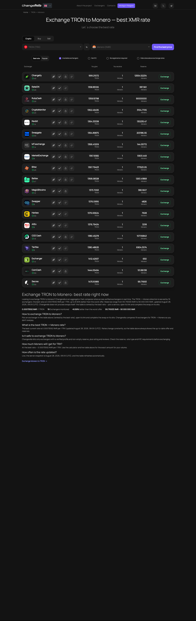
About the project (84, 5)
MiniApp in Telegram (126, 6)
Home (25, 12)
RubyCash (37, 98)
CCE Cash (36, 235)
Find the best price (163, 47)
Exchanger (37, 258)
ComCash (36, 269)
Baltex (35, 178)
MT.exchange (38, 144)
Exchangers (100, 5)
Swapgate (36, 132)
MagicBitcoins (39, 189)
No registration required (118, 58)
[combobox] (52, 47)
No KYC (94, 58)
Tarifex (35, 247)
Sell (48, 38)
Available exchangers (70, 58)
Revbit (35, 121)
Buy (39, 38)
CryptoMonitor (39, 109)
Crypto (28, 38)
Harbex (35, 212)
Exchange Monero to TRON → (34, 361)
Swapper (36, 201)
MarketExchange (40, 155)
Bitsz (34, 166)
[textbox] (52, 47)
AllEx (34, 224)
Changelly (37, 75)
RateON (35, 86)
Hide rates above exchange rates (152, 58)
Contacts (111, 5)
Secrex (35, 281)
